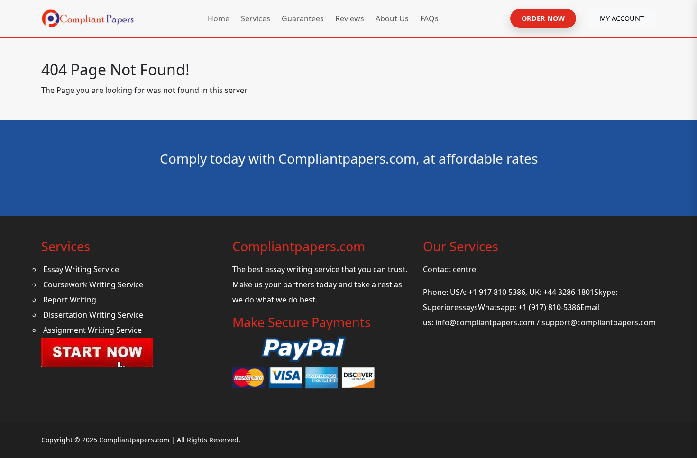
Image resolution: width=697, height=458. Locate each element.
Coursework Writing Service (93, 284)
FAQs (429, 18)
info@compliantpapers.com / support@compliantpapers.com (545, 322)
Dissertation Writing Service (93, 315)
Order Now (349, 178)
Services (255, 18)
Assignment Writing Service (92, 330)
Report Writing (69, 299)
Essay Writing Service (81, 269)
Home (218, 18)
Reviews (349, 18)
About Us (392, 18)
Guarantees (303, 18)
